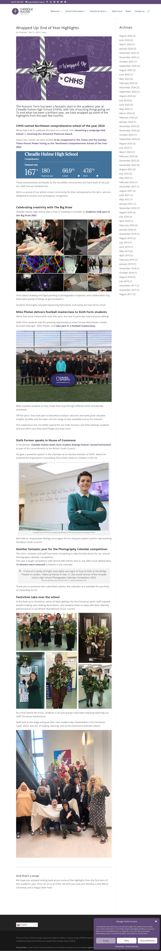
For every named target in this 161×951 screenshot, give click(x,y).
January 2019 (126, 263)
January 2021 (126, 203)
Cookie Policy (119, 946)
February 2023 (126, 156)
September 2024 (128, 91)
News (128, 11)
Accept (106, 940)
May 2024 (124, 108)
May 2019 (124, 251)
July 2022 (124, 173)
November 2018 (127, 268)
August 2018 (125, 276)
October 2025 (126, 61)
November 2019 (127, 233)
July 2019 (124, 242)
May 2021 (124, 199)
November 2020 (127, 208)
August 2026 (125, 35)
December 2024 (127, 87)
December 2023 (127, 126)
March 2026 (125, 44)
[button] (156, 921)
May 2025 (124, 78)
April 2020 (124, 220)
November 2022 (127, 164)
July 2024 (124, 100)
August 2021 (125, 190)
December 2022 (127, 160)
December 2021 (127, 186)
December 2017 (127, 285)
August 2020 (125, 212)
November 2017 (127, 289)
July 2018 (124, 281)
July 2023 (124, 147)
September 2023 (128, 139)
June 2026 (124, 40)
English (23, 925)
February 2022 (126, 182)
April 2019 (124, 255)
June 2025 (124, 74)
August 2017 (125, 294)
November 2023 (127, 130)
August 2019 (125, 238)
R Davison (23, 32)
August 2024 (125, 95)
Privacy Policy (21, 947)
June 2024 (124, 104)
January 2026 (126, 48)
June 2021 (124, 195)
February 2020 (126, 225)
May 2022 (124, 177)
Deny (126, 940)
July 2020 (124, 216)
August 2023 (125, 143)
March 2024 (125, 113)
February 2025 (126, 83)
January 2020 (126, 229)
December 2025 (127, 52)
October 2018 (126, 272)
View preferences (147, 940)
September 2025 (128, 65)
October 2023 (126, 134)
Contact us (139, 11)
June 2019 (124, 246)
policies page (93, 947)
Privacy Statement (132, 946)
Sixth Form (117, 11)
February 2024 (126, 117)
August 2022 (125, 169)
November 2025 (127, 57)
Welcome (55, 11)
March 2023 (125, 152)
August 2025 (125, 70)
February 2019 (126, 259)
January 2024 (126, 121)
